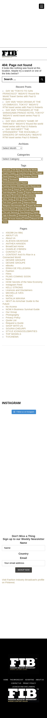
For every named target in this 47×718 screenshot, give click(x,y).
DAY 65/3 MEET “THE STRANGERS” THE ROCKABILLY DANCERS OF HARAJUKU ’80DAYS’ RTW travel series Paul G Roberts (22, 133)
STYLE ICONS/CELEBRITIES (21, 331)
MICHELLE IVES (15, 293)
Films (8, 273)
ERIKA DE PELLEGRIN (18, 268)
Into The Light (27, 189)
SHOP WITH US (14, 326)
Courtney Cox (24, 173)
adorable (6, 170)
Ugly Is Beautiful (9, 215)
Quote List (11, 320)
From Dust (7, 189)
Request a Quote (15, 323)
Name (23, 542)
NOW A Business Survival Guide (23, 309)
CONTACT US (13, 252)
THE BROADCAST (16, 680)
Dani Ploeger (37, 173)
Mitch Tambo (8, 199)
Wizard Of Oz (36, 219)
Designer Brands (30, 176)
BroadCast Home (15, 246)
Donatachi (14, 179)
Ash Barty (16, 170)
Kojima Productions (34, 192)
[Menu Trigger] (41, 6)
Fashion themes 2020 (12, 186)
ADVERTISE (29, 680)
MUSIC (9, 295)
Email (23, 558)
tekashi (32, 209)
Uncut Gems (34, 215)
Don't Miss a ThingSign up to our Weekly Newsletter (23, 537)
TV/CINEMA (12, 336)
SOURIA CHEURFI (16, 328)
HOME (5, 680)
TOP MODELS (13, 334)
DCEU (18, 176)
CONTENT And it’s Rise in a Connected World (19, 256)
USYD (26, 219)
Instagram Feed (14, 284)
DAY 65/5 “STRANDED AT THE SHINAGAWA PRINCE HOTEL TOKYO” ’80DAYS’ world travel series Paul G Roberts (23, 114)
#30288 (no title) (14, 232)
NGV (17, 199)
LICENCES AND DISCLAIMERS (23, 687)
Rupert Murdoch (34, 206)
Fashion (10, 271)
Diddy (5, 179)
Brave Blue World (29, 170)
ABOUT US (12, 235)
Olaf (23, 199)
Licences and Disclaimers (19, 290)
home (9, 279)
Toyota (36, 212)
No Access (11, 306)
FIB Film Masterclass (31, 186)
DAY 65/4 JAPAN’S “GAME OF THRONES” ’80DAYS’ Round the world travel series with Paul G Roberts (23, 124)
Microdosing (30, 196)
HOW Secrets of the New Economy (24, 282)
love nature (18, 196)
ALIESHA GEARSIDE (17, 241)
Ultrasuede (22, 215)
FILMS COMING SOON (18, 276)
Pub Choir (7, 202)
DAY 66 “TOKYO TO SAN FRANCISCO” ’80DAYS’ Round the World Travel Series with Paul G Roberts (21, 95)
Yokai (5, 222)
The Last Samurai (10, 212)
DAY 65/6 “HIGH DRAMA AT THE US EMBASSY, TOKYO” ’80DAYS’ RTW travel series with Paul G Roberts (23, 105)
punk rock (17, 202)
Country (23, 553)
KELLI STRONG (14, 287)
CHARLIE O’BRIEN (16, 249)
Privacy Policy (13, 317)
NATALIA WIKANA (15, 298)
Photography (12, 315)
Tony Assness (25, 212)
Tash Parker (22, 209)
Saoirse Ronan (9, 209)
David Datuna (8, 176)
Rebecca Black (29, 202)
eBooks (10, 265)
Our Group (11, 312)
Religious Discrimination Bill (14, 206)
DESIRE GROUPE (15, 260)
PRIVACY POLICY (29, 683)
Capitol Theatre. (9, 173)
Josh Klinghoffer (9, 192)
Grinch (16, 189)
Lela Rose (7, 196)
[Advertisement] (23, 23)
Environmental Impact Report (15, 183)
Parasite (30, 199)
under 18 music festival (12, 219)
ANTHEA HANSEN (16, 243)
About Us (10, 238)
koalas (21, 192)
